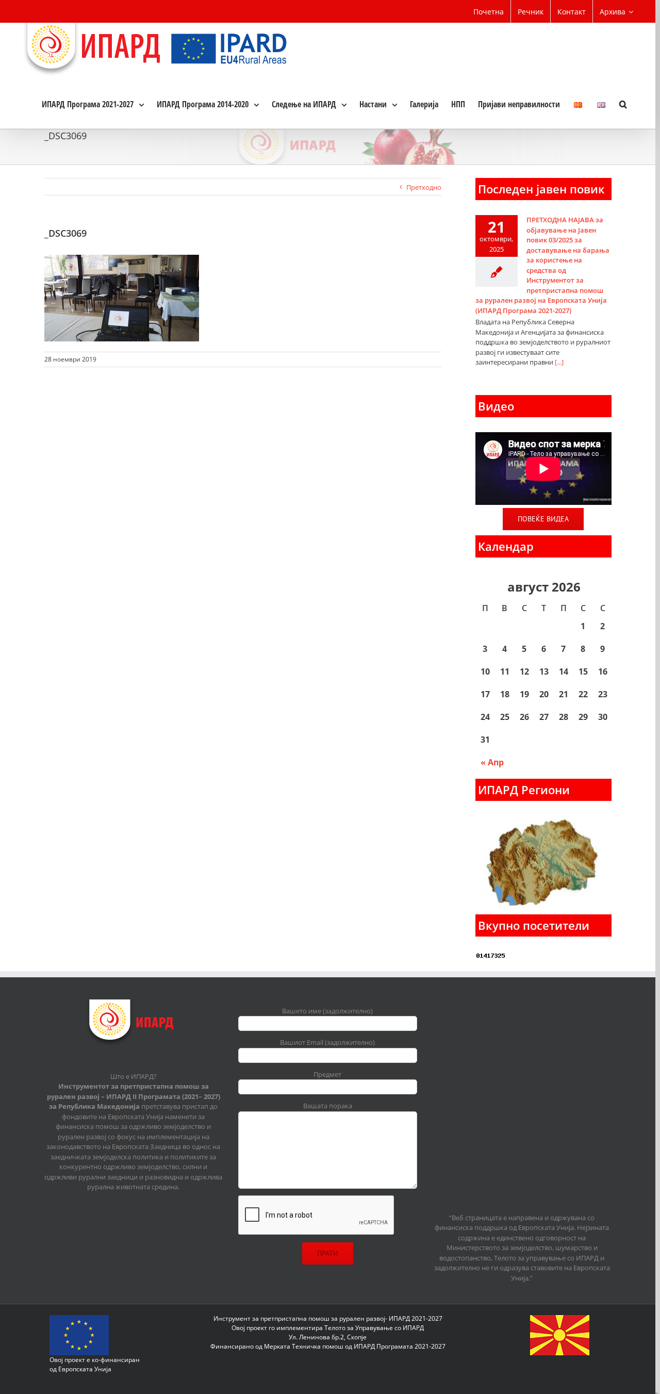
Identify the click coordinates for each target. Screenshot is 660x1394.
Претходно (423, 187)
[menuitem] (488, 11)
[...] (559, 362)
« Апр (492, 762)
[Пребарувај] (623, 103)
